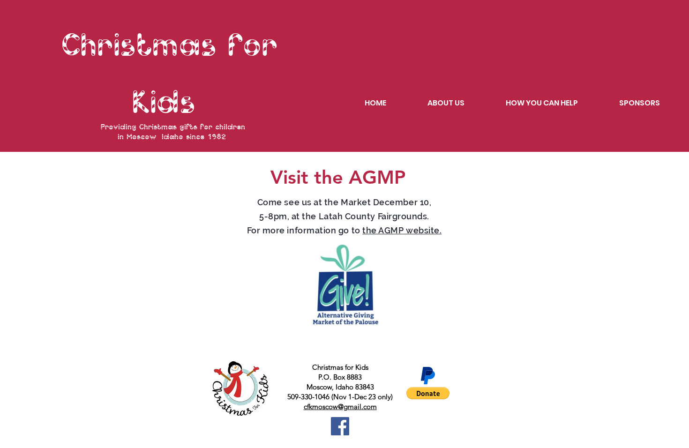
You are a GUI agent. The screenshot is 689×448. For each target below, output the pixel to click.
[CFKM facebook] (340, 426)
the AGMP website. (402, 230)
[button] (427, 393)
